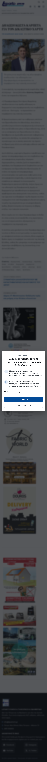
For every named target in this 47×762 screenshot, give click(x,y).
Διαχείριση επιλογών (23, 405)
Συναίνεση (23, 399)
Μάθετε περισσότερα (12, 392)
